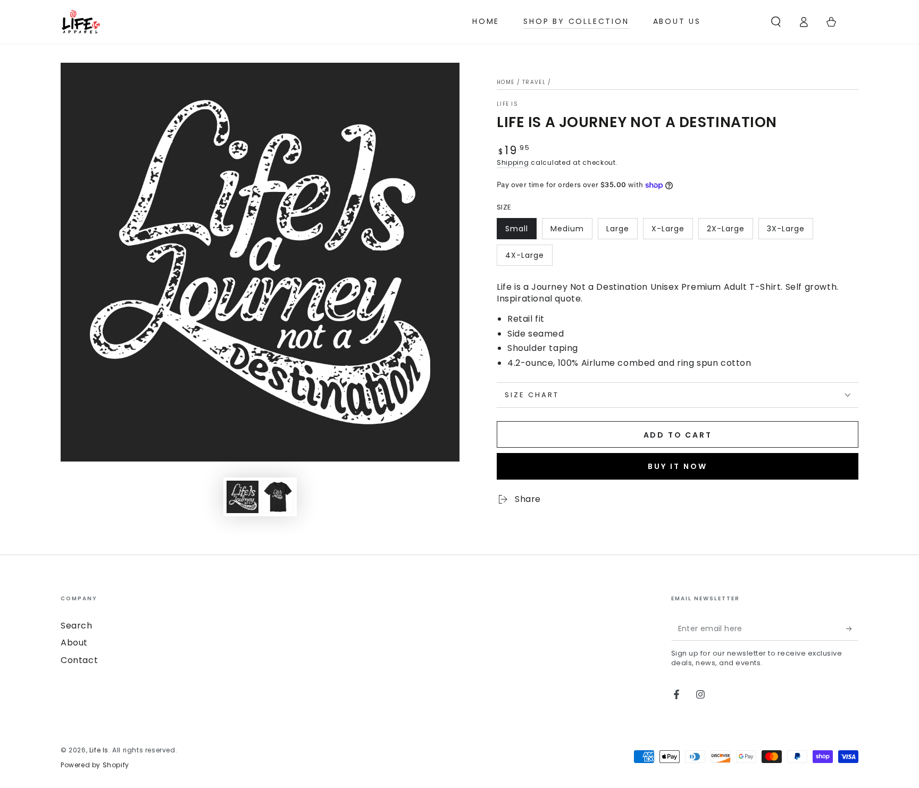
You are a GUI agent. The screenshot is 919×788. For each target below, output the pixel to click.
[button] (776, 21)
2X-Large (726, 228)
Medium (567, 228)
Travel (534, 82)
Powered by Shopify (95, 765)
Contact (79, 660)
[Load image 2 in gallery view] (278, 497)
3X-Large (786, 228)
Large (617, 228)
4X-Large (524, 255)
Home (505, 82)
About (74, 642)
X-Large (667, 228)
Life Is (507, 104)
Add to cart (678, 435)
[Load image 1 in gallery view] (242, 497)
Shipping (513, 162)
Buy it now (677, 466)
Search (77, 625)
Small (516, 228)
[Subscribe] (852, 628)
